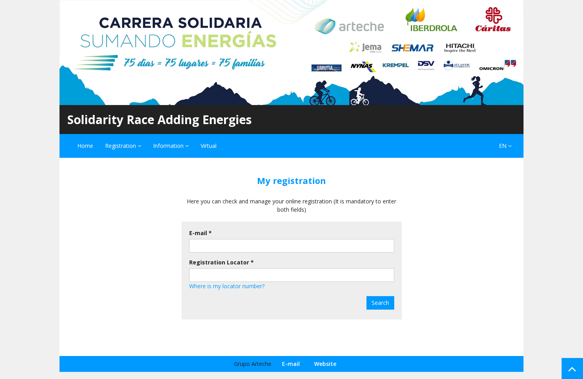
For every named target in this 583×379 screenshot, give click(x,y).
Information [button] (169, 145)
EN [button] (503, 145)
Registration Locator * (221, 262)
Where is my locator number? (227, 286)
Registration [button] (121, 145)
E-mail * (200, 233)
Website (325, 364)
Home (85, 145)
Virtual (209, 145)
